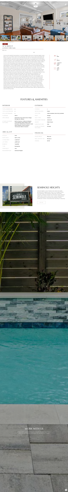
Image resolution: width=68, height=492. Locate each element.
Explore (41, 202)
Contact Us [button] (34, 438)
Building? (34, 3)
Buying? (29, 3)
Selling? (24, 3)
